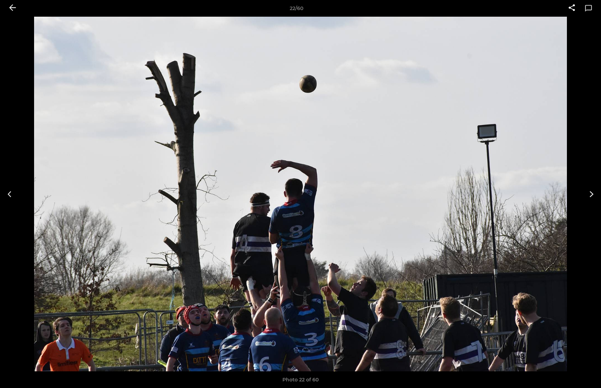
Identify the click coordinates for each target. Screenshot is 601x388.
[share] (572, 8)
